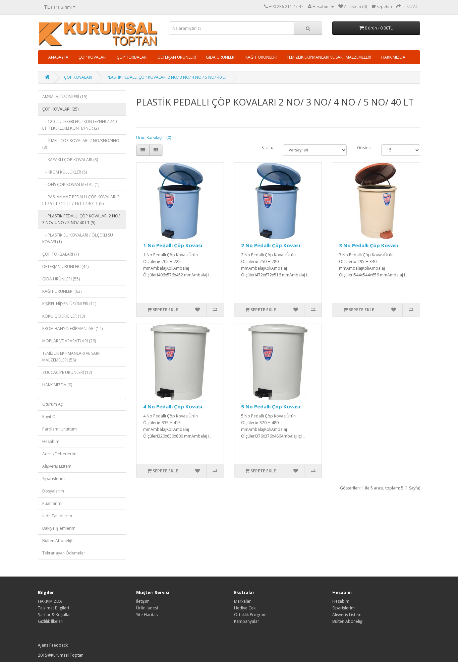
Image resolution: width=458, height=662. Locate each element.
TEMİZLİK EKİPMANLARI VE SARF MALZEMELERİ (329, 57)
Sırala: (267, 147)
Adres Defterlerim (59, 454)
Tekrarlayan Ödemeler (63, 553)
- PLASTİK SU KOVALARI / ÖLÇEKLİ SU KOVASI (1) (77, 238)
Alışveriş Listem (56, 466)
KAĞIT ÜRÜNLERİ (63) (61, 291)
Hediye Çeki (245, 608)
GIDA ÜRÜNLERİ (220, 57)
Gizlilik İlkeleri (50, 621)
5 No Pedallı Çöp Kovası (270, 406)
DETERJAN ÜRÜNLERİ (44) (65, 266)
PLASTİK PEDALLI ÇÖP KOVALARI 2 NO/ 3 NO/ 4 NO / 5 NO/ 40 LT (167, 77)
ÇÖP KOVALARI (92, 57)
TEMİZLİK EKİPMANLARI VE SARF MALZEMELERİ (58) (71, 356)
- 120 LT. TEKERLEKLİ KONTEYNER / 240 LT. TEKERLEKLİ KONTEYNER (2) (79, 125)
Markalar (242, 601)
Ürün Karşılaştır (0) (153, 137)
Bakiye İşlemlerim (58, 528)
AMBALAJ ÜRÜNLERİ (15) (64, 97)
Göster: (364, 147)
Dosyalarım (53, 491)
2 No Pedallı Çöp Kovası (270, 245)
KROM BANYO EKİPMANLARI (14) (72, 328)
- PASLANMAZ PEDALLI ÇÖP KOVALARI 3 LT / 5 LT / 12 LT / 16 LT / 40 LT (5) (81, 200)
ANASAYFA (58, 57)
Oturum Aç (52, 404)
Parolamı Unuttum (59, 429)
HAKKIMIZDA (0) (57, 385)
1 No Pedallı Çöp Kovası (172, 245)
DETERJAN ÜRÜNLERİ (177, 57)
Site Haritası (147, 614)
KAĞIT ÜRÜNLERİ (261, 57)
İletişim (143, 601)
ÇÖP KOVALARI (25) (60, 109)
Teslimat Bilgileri (53, 608)
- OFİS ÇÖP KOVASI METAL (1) (70, 184)
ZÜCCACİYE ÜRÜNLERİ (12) (67, 372)
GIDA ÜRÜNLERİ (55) (61, 279)
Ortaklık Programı (251, 614)
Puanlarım (51, 503)
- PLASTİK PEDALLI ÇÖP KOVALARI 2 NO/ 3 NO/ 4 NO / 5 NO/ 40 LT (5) (81, 219)
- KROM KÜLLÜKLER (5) (64, 172)
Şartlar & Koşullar (54, 614)
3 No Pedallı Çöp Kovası (368, 245)
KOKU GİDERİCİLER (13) (63, 316)
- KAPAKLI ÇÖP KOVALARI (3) (70, 159)
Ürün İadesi (147, 608)
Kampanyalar (246, 621)
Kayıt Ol (49, 416)
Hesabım (50, 441)
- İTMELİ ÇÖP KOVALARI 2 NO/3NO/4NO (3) (80, 144)
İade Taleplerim (57, 516)
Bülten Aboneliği (57, 540)
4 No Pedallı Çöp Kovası (172, 406)
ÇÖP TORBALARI (132, 57)
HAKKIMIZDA (393, 57)
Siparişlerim (53, 478)
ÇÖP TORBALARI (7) (60, 254)
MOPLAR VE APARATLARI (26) (69, 341)
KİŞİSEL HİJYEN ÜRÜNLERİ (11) (69, 304)
